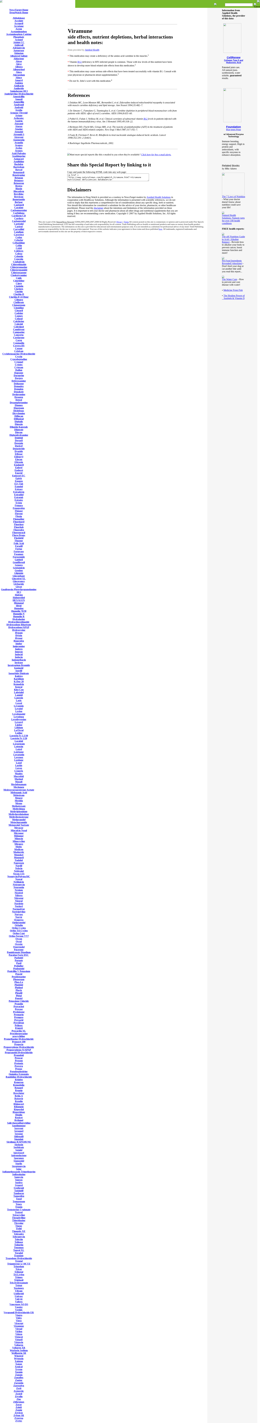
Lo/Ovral (18, 730)
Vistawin (18, 1342)
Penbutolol (18, 968)
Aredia (18, 110)
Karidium (19, 678)
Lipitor (18, 725)
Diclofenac (18, 410)
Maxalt (18, 781)
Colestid (19, 324)
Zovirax (19, 1412)
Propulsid (19, 1055)
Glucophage (19, 576)
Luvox (18, 768)
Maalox (19, 773)
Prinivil (19, 1028)
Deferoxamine (19, 381)
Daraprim (19, 375)
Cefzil (19, 248)
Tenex (19, 1204)
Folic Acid (19, 543)
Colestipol (19, 326)
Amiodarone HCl (19, 91)
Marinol (19, 779)
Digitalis (19, 421)
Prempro (18, 1017)
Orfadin (19, 925)
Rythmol (18, 1120)
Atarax (18, 126)
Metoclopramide (18, 822)
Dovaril (19, 440)
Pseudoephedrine (19, 1071)
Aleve (19, 64)
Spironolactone (18, 1155)
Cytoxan (18, 367)
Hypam (19, 632)
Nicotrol (19, 892)
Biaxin (18, 188)
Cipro (19, 283)
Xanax (18, 1364)
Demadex (19, 386)
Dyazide (19, 451)
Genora (19, 565)
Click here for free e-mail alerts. (156, 154)
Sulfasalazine (18, 1174)
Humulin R (19, 616)
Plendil (18, 993)
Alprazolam (19, 75)
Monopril (19, 857)
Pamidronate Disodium (19, 952)
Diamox (19, 405)
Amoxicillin (19, 96)
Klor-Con (19, 689)
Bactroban (18, 167)
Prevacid (18, 1020)
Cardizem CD (19, 215)
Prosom (19, 1060)
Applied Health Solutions (159, 197)
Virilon (18, 1331)
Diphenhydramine (18, 435)
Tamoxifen (18, 1196)
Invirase (19, 662)
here (160, 229)
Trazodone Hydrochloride (19, 1258)
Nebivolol (19, 871)
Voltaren (18, 1345)
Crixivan (18, 351)
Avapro (19, 145)
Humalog (18, 608)
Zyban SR (19, 1415)
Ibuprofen (19, 641)
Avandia (18, 142)
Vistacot (19, 1337)
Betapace (18, 180)
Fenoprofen (19, 508)
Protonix (18, 1063)
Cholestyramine (19, 275)
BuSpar (19, 202)
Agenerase (18, 50)
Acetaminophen (19, 31)
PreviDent (19, 1022)
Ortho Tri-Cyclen (19, 930)
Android (18, 107)
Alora (19, 72)
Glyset (19, 586)
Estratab (18, 497)
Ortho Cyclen (19, 928)
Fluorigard (18, 521)
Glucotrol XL (19, 578)
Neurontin (19, 887)
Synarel (19, 1185)
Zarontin (18, 1383)
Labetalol (19, 692)
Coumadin (18, 343)
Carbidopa (18, 213)
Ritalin (18, 1115)
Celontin (18, 256)
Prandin (19, 1003)
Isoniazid (18, 668)
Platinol (19, 987)
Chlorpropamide (18, 270)
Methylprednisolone (19, 814)
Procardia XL (19, 1031)
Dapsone (18, 372)
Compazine (19, 332)
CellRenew (233, 57)
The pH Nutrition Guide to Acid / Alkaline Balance (233, 239)
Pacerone (18, 949)
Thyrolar (18, 1223)
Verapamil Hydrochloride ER (19, 1312)
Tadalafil (18, 1190)
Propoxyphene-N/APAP (18, 1050)
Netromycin (19, 884)
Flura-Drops (18, 535)
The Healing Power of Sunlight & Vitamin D (233, 297)
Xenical (19, 1366)
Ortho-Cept (19, 933)
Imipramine (19, 646)
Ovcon (18, 938)
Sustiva (18, 1182)
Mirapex (18, 844)
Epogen (19, 481)
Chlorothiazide (18, 264)
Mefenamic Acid (19, 792)
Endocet (19, 470)
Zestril (18, 1393)
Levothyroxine (18, 719)
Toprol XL (18, 1250)
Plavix (19, 990)
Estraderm (18, 492)
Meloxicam (18, 795)
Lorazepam (19, 743)
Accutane (19, 26)
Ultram (18, 1291)
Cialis (19, 278)
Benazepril (18, 172)
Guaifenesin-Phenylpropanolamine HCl (18, 590)
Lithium (19, 727)
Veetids (18, 1310)
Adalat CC (18, 42)
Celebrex (18, 251)
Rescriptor (18, 1093)
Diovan (18, 432)
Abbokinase (19, 18)
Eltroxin (19, 462)
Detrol (18, 400)
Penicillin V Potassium (18, 971)
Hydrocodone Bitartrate (18, 624)
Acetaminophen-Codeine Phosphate (18, 35)
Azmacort (19, 159)
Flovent (19, 513)
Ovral (19, 941)
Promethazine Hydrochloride (19, 1039)
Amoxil (18, 99)
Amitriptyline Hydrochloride (18, 94)
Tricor (18, 1269)
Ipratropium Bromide (19, 665)
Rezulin (19, 1101)
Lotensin (18, 746)
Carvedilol (18, 229)
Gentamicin (19, 567)
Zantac (18, 1380)
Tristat (18, 1285)
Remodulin (18, 1085)
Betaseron (19, 183)
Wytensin (18, 1358)
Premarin (19, 1014)
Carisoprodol (19, 221)
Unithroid (19, 1293)
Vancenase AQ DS (18, 1304)
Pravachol (19, 1006)
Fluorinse (19, 524)
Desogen (18, 397)
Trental (19, 1261)
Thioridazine (18, 1220)
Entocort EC (18, 475)
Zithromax (18, 1402)
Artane (18, 115)
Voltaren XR (18, 1347)
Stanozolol (19, 1161)
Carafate (18, 207)
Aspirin (19, 121)
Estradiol (18, 494)
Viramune (19, 1326)
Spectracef (18, 1152)
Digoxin (19, 424)
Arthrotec (19, 118)
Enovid (18, 473)
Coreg (19, 340)
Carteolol (18, 224)
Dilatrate (18, 429)
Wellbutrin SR (18, 1353)
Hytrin (18, 635)
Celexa (18, 253)
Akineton (18, 53)
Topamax (19, 1247)
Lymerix (18, 771)
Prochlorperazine (19, 1033)
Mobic (18, 846)
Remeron (18, 1082)
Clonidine (19, 307)
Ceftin (19, 245)
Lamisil (19, 695)
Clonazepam (18, 305)
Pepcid (18, 974)
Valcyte (19, 1299)
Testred (19, 1212)
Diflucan (18, 416)
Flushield (18, 538)
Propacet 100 (18, 1041)
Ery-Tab (18, 484)
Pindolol (19, 985)
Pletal (19, 995)
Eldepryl (18, 456)
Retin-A (19, 1096)
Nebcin (18, 868)
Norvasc (19, 914)
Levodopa (19, 716)
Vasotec (19, 1307)
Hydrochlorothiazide (18, 622)
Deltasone (19, 383)
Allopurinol (19, 69)
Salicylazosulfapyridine (19, 1123)
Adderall (18, 45)
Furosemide (19, 557)
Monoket (18, 855)
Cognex (19, 316)
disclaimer (98, 208)
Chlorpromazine (18, 267)
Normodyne (19, 909)
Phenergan (18, 979)
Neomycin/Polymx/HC (18, 876)
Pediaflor (18, 966)
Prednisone (19, 1012)
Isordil (18, 670)
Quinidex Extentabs (19, 1074)
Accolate (18, 20)
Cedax (18, 237)
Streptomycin (19, 1166)
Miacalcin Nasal (19, 830)
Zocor (19, 1404)
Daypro (19, 378)
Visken (18, 1334)
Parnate (19, 960)
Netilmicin (19, 882)
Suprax (19, 1180)
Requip (19, 1090)
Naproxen (19, 863)
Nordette (18, 903)
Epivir (18, 478)
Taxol (19, 1198)
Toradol (19, 1253)
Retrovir (18, 1098)
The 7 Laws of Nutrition (233, 196)
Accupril (18, 23)
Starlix (18, 1163)
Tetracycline (18, 1215)
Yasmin (19, 1372)
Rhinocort (19, 1104)
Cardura (18, 218)
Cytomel (18, 362)
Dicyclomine (18, 413)
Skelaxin (18, 1144)
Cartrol (19, 226)
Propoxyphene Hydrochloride (19, 1047)
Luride (18, 765)
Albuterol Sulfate (19, 56)
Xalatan (19, 1361)
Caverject (19, 234)
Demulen (18, 389)
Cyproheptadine (18, 359)
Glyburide (19, 584)
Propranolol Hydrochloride (19, 1052)
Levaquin (19, 706)
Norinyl (19, 906)
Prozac (18, 1068)
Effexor (19, 454)
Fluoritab (19, 527)
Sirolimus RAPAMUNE (18, 1142)
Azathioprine (18, 156)
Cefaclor (18, 240)
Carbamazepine (19, 210)
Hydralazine (18, 619)
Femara (19, 505)
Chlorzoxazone (18, 272)
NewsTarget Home (18, 10)
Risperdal (19, 1109)
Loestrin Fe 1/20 (19, 738)
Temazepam (19, 1201)
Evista (19, 502)
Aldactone (19, 58)
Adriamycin (19, 47)
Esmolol (19, 486)
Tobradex (19, 1234)
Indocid (19, 654)
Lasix (19, 700)
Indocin (19, 657)
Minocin (19, 838)
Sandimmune (19, 1125)
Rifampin (19, 1106)
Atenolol (18, 131)
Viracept (18, 1323)
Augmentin (19, 140)
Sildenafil (18, 1136)
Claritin (19, 291)
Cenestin (18, 259)
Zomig (18, 1410)
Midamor (19, 836)
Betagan (19, 177)
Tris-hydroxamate (19, 1282)
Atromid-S (18, 134)
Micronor (19, 833)
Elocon (18, 459)
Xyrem (18, 1369)
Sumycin (18, 1177)
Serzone (19, 1133)
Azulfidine (19, 161)
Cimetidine (18, 280)
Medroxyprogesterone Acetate (18, 790)
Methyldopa (19, 808)
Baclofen (18, 164)
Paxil (18, 963)
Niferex (19, 895)
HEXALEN (19, 600)
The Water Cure (229, 279)
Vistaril (18, 1339)
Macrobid (19, 776)
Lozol (19, 762)
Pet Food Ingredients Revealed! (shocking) (232, 262)
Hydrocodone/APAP (18, 627)
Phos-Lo (18, 982)
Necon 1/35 (18, 873)
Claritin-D (19, 294)
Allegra (19, 66)
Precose (19, 1009)
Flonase (19, 511)
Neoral (18, 879)
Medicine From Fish (233, 290)
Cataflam (18, 232)
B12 (79, 62)
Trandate (18, 1255)
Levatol (19, 708)
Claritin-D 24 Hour (19, 297)
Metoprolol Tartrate (19, 825)
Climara (19, 299)
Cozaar (19, 348)
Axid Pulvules (19, 153)
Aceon (18, 29)
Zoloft (19, 1407)
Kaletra (19, 676)
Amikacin (19, 85)
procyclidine (18, 1036)
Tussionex (19, 1288)
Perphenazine (19, 976)
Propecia (18, 1044)
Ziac (19, 1399)
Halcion (19, 595)
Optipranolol (18, 922)
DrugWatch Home (18, 12)
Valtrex (19, 1301)
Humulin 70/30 (18, 611)
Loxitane (18, 760)
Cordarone (18, 337)
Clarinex (18, 289)
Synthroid (19, 1188)
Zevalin (19, 1396)
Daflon (18, 370)
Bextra (18, 186)
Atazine (19, 129)
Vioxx (19, 1320)
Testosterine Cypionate (18, 1209)
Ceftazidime (19, 242)
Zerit (18, 1388)
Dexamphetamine (19, 402)
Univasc (19, 1296)
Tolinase (19, 1242)
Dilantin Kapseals (19, 427)
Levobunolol (18, 714)
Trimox (19, 1277)
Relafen (19, 1079)
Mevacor (18, 827)
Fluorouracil (18, 532)
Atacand (18, 123)
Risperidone (19, 1112)
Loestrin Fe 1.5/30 (19, 735)
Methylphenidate (18, 811)
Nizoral (19, 901)
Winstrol (18, 1356)
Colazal (19, 318)
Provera (19, 1066)
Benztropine (18, 175)
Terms (126, 222)
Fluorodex (19, 530)
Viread (18, 1328)
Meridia (19, 800)
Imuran (19, 651)
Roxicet (19, 1117)
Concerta (18, 335)
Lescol (18, 703)
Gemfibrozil (19, 562)
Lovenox (18, 757)
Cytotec (19, 364)
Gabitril (19, 559)
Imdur (18, 643)
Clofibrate (19, 302)
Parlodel (18, 957)
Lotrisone (19, 752)
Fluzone (19, 540)
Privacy (119, 222)
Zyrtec (18, 1421)
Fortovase (19, 551)
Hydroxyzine (18, 630)
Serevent (18, 1128)
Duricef (19, 446)
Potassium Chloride (19, 1001)
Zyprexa (18, 1418)
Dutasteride (19, 448)
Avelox (18, 148)
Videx (19, 1318)
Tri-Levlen (18, 1274)
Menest (18, 798)
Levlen (18, 711)
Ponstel (18, 998)
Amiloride (19, 88)
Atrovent (18, 137)
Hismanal (19, 603)
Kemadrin (19, 684)
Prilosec (19, 1025)
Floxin (18, 516)
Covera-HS (19, 345)
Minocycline (19, 841)
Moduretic (18, 852)
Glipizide (18, 573)
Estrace (19, 489)
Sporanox (19, 1158)
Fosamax (18, 554)
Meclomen (19, 787)
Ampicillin (19, 102)
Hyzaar (19, 638)
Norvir (18, 917)
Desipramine (18, 394)
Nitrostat (18, 898)
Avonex (19, 150)
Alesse (19, 61)
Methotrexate (19, 806)
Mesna (18, 803)
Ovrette (19, 944)
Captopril (19, 205)
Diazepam (19, 408)
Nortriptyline (18, 911)
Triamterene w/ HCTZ (18, 1263)
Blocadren (19, 191)
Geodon (19, 570)
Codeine (19, 313)
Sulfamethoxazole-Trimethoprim (18, 1171)
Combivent (18, 329)
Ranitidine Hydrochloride (19, 1077)
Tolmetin (18, 1245)
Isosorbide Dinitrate (19, 673)
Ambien (19, 83)
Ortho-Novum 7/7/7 (19, 936)
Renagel (19, 1087)
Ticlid (19, 1228)
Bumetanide (19, 199)
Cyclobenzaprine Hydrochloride (18, 354)
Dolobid (19, 437)
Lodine (18, 733)
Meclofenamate (18, 784)
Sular (19, 1169)
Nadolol (19, 860)
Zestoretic (19, 1391)
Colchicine (18, 321)
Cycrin (18, 356)
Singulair (18, 1139)
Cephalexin (19, 261)
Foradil (19, 546)
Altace (18, 77)
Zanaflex (18, 1377)
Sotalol (18, 1150)
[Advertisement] (122, 16)
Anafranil (19, 104)
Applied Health (92, 50)
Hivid (19, 605)
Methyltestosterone (18, 817)
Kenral (18, 687)
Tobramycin (18, 1236)
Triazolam (19, 1266)
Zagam (18, 1375)
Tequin (18, 1207)
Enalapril (19, 465)
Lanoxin (18, 697)
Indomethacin (19, 660)
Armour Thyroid (19, 112)
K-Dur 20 (19, 681)
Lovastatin (18, 754)
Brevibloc (19, 194)
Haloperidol (19, 597)
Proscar (19, 1058)
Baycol (18, 169)
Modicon (18, 849)
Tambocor (19, 1193)
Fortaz (18, 549)
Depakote (19, 391)
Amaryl (19, 80)
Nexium (19, 890)
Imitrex (19, 649)
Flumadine (18, 519)
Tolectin (19, 1239)
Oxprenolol (19, 947)
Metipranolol (18, 819)
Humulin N (19, 614)
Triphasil (18, 1280)
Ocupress (18, 920)
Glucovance (19, 581)
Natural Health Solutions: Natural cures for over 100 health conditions (233, 219)
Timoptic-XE (18, 1231)
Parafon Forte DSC (19, 955)
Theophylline (18, 1217)
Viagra (18, 1315)
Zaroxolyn (18, 1385)
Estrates (19, 500)
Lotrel (19, 749)
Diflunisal (19, 419)
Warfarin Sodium (19, 1350)
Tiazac (18, 1226)
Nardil (18, 865)
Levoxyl (19, 722)
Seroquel (18, 1131)
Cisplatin (18, 286)
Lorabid (19, 741)
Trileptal (18, 1272)
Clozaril (19, 310)
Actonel (19, 39)
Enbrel (18, 467)
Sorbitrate (19, 1147)
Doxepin (18, 443)
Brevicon (18, 196)
